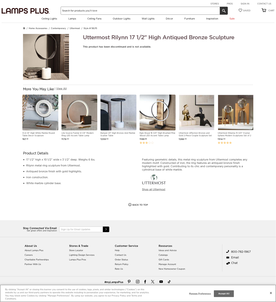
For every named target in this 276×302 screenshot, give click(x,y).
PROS (230, 3)
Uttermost (75, 28)
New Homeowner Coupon (172, 268)
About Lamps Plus (34, 250)
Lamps (72, 18)
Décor (169, 18)
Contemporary (58, 28)
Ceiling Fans (94, 18)
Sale (232, 18)
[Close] (270, 292)
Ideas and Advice (168, 250)
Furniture (189, 18)
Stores (215, 3)
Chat (234, 263)
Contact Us (264, 3)
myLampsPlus (114, 282)
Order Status (121, 259)
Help (117, 250)
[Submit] (106, 229)
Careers (29, 255)
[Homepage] (24, 28)
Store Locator (76, 250)
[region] (138, 293)
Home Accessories (38, 28)
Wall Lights (148, 18)
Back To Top (140, 204)
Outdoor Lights (121, 18)
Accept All (223, 293)
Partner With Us (33, 264)
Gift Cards (164, 259)
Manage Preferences (200, 293)
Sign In (245, 3)
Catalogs (163, 255)
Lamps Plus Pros (77, 259)
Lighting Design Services (81, 255)
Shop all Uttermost (153, 189)
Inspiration (212, 18)
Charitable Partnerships (37, 259)
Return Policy (121, 264)
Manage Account (167, 264)
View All (61, 88)
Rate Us (119, 268)
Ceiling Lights (49, 18)
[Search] (224, 11)
